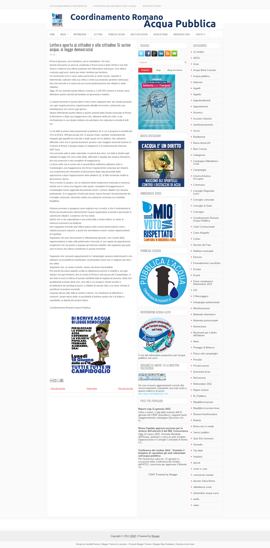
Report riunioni (200, 390)
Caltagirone (199, 155)
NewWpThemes (93, 544)
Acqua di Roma (160, 34)
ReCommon (199, 377)
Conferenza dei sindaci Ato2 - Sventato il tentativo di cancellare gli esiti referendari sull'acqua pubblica (162, 453)
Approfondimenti (201, 100)
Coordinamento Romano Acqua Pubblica (206, 219)
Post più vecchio (125, 388)
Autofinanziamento (203, 124)
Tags (158, 70)
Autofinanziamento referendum (68, 6)
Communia (199, 184)
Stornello (198, 444)
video (196, 505)
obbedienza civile (202, 487)
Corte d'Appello (201, 232)
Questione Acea (201, 371)
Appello (197, 94)
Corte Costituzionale (204, 226)
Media (64, 34)
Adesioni (197, 82)
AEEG (196, 58)
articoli (196, 462)
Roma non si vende (203, 426)
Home (52, 34)
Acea (196, 64)
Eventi (196, 275)
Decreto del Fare (202, 245)
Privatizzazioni (201, 365)
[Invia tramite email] (51, 380)
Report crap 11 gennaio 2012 (154, 409)
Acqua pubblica (201, 76)
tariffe (196, 499)
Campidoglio (199, 170)
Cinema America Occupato (202, 177)
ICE (195, 290)
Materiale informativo (204, 314)
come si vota (200, 468)
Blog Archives (175, 70)
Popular (145, 70)
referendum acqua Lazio (206, 493)
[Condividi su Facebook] (62, 380)
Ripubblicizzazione (203, 402)
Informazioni (81, 34)
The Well (198, 450)
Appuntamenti (200, 106)
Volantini (197, 456)
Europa (197, 269)
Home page (92, 388)
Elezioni (197, 257)
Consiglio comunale (203, 199)
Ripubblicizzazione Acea (206, 408)
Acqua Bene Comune (204, 70)
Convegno (198, 211)
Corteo (196, 239)
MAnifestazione (201, 308)
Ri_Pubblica (199, 396)
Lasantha (122, 544)
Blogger (173, 474)
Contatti (200, 34)
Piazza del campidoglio (205, 353)
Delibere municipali (203, 251)
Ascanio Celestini (202, 118)
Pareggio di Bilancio (203, 347)
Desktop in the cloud (185, 544)
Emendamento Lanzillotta (206, 263)
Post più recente (58, 388)
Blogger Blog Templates (163, 544)
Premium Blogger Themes (140, 544)
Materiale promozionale (205, 320)
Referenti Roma (152, 6)
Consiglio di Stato (202, 205)
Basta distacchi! (139, 34)
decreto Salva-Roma (204, 481)
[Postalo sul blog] (55, 380)
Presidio (197, 359)
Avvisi (196, 130)
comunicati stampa (203, 475)
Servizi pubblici (201, 432)
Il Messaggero (200, 296)
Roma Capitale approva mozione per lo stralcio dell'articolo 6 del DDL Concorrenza (163, 429)
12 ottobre (198, 52)
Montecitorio (199, 326)
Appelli (196, 88)
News (196, 341)
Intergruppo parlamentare (206, 302)
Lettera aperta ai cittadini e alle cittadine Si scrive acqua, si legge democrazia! (90, 46)
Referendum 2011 (202, 384)
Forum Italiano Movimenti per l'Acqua (114, 6)
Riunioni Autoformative (205, 414)
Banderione (199, 136)
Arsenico (198, 112)
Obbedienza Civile (181, 34)
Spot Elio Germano (203, 438)
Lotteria (98, 34)
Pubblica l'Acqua (116, 34)
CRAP (133, 536)
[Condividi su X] (58, 380)
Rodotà (197, 420)
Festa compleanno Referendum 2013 (203, 282)
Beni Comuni (200, 149)
